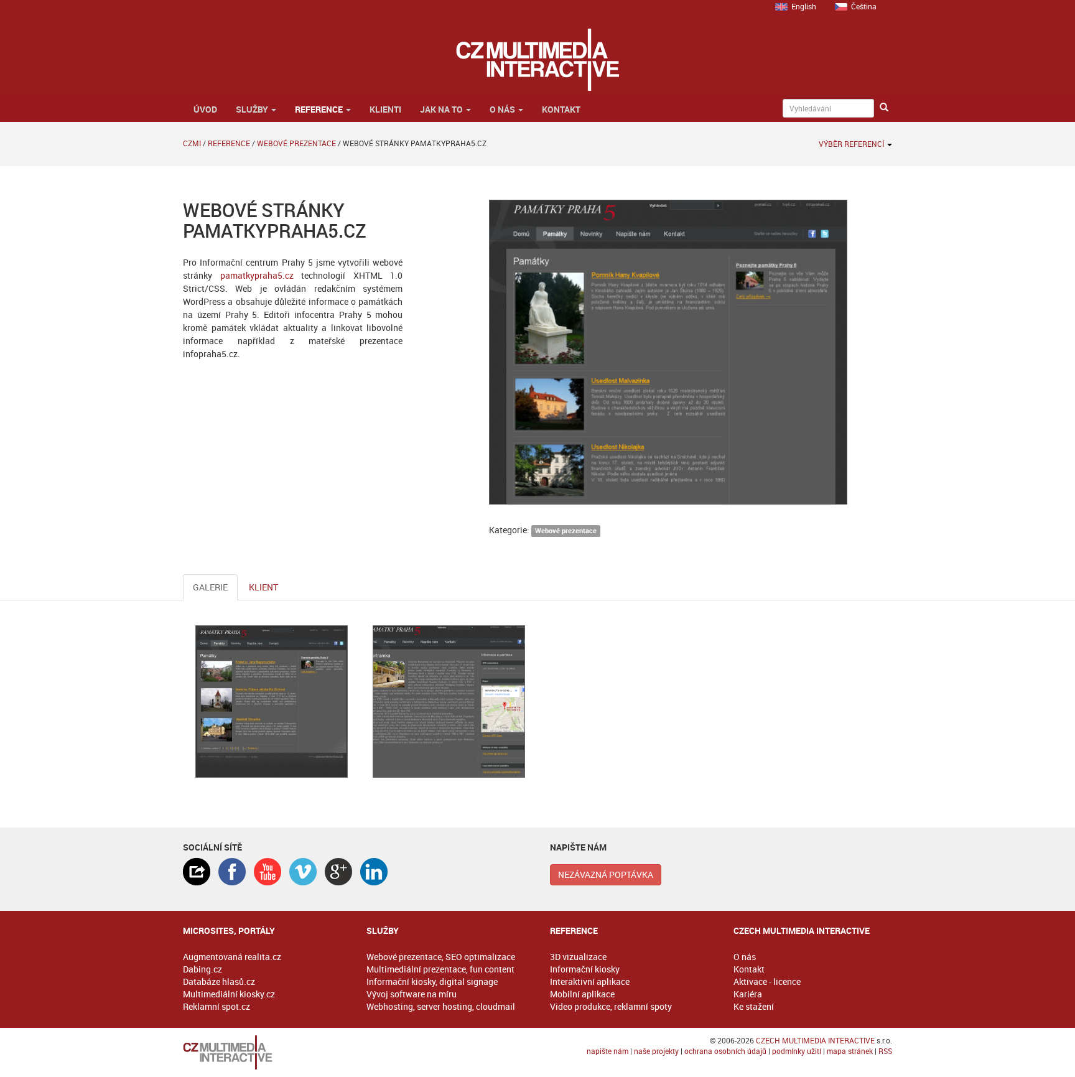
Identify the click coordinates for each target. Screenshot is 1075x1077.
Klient (263, 587)
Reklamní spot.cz (216, 1006)
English (803, 6)
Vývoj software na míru (411, 994)
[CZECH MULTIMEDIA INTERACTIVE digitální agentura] (537, 60)
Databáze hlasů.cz (219, 981)
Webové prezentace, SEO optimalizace (440, 957)
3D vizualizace (578, 957)
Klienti (385, 109)
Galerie (210, 587)
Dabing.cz (202, 969)
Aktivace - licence (767, 981)
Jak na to (442, 109)
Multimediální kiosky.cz (229, 994)
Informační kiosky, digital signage (432, 981)
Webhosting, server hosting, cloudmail (440, 1006)
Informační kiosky (585, 969)
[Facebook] (232, 871)
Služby (253, 109)
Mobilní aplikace (582, 994)
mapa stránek (850, 1051)
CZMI (192, 143)
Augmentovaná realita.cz (232, 957)
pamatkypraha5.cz (257, 275)
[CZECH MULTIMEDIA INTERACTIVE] (262, 1052)
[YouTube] (267, 871)
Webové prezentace (296, 143)
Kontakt (561, 109)
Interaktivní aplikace (590, 981)
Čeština (864, 6)
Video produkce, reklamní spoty (611, 1006)
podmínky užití (796, 1051)
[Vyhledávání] (884, 107)
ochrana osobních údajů (725, 1051)
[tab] (196, 871)
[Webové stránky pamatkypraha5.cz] (271, 701)
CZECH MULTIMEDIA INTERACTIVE (815, 1040)
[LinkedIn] (374, 871)
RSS (885, 1051)
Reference (320, 109)
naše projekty (656, 1051)
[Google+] (338, 871)
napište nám (607, 1051)
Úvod (204, 109)
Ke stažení (753, 1006)
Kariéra (747, 994)
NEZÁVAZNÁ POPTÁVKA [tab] (605, 874)
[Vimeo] (303, 871)
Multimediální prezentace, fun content (440, 969)
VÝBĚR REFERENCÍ (852, 144)
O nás (503, 109)
